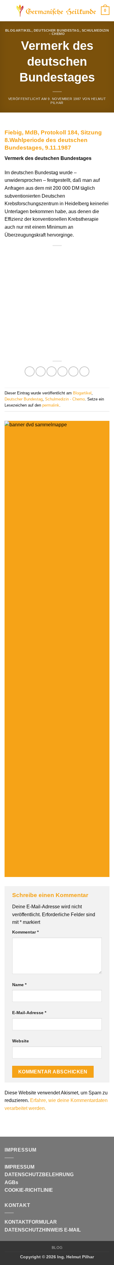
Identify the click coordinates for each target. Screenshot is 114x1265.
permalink (50, 405)
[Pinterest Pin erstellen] (73, 371)
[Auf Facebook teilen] (41, 371)
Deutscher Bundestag (57, 30)
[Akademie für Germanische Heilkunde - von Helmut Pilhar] (56, 11)
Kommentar (25, 932)
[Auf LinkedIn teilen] (84, 371)
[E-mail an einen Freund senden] (62, 371)
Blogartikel (18, 30)
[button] (8, 10)
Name (19, 984)
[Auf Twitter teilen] (52, 371)
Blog (57, 1248)
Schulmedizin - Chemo (65, 399)
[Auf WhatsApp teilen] (30, 371)
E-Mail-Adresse (29, 1012)
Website (20, 1040)
